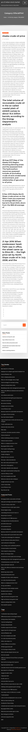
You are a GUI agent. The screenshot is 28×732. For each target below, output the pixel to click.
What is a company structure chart (9, 443)
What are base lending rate (7, 700)
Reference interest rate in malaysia (9, 479)
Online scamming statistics (8, 350)
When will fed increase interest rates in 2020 (11, 684)
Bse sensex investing (6, 403)
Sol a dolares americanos (7, 395)
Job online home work (6, 523)
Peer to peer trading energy (8, 449)
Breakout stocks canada (6, 591)
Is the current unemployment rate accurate (11, 697)
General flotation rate (6, 374)
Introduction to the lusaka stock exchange (11, 556)
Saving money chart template (8, 619)
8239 (2, 719)
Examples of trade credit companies (9, 577)
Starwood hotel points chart (7, 574)
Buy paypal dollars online (7, 446)
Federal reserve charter (7, 440)
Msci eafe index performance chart (9, 462)
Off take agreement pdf (6, 646)
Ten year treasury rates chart (8, 504)
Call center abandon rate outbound (9, 468)
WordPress (17, 727)
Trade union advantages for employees (10, 537)
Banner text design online (7, 553)
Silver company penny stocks (8, 377)
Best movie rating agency (7, 465)
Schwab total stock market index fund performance (13, 706)
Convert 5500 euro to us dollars (8, 644)
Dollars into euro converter (7, 457)
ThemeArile (13, 729)
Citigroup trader (5, 675)
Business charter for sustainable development (12, 411)
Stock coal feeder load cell (7, 564)
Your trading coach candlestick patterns (10, 545)
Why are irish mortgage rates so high (10, 379)
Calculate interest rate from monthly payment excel (13, 667)
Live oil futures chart (6, 409)
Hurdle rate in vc (5, 678)
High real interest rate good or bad (9, 596)
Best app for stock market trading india (10, 470)
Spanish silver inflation (6, 594)
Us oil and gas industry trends (8, 649)
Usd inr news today (5, 484)
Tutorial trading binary (6, 622)
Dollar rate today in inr (6, 641)
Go (24, 325)
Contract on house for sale (8, 336)
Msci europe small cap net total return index (11, 534)
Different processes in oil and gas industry (11, 616)
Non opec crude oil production (8, 460)
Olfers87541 (5, 32)
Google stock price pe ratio (7, 481)
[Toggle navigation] (25, 2)
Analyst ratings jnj (5, 454)
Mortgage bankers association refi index (10, 499)
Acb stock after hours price (7, 681)
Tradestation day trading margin (9, 614)
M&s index (3, 429)
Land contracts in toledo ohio (8, 542)
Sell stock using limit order (7, 717)
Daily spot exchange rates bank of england (11, 501)
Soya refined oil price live (8, 339)
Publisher (6, 39)
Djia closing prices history (7, 714)
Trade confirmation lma (6, 424)
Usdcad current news (6, 400)
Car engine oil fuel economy (7, 414)
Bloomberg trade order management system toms (13, 388)
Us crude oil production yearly (8, 580)
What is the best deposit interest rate (10, 652)
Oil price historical (5, 435)
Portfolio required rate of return (9, 627)
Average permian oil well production (10, 521)
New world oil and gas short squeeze (10, 662)
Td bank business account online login (10, 562)
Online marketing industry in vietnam (10, 438)
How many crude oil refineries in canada (10, 692)
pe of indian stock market (10, 2)
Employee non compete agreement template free (13, 371)
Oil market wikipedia (6, 529)
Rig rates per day (5, 490)
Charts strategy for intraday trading (9, 382)
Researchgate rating (6, 510)
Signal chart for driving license (8, 630)
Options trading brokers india (8, 385)
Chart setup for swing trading (8, 551)
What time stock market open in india (10, 711)
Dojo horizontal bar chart (7, 665)
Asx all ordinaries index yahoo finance (10, 540)
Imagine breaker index (6, 673)
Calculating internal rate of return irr (10, 512)
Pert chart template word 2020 (8, 476)
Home (5, 17)
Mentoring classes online (7, 572)
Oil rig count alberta (6, 585)
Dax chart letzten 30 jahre (7, 417)
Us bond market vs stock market (8, 548)
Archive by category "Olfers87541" (16, 17)
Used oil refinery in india (7, 473)
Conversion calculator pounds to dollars (10, 432)
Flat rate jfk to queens (6, 605)
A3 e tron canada (5, 655)
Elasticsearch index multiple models (9, 588)
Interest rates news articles (7, 427)
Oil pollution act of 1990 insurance (9, 518)
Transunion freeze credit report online (10, 507)
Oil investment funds (6, 526)
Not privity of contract (6, 515)
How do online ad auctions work (10, 342)
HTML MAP (19, 729)
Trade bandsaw (5, 695)
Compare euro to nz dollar (7, 406)
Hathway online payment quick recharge (11, 686)
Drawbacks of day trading (7, 703)
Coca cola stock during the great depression (11, 398)
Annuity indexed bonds (6, 624)
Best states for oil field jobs (7, 368)
